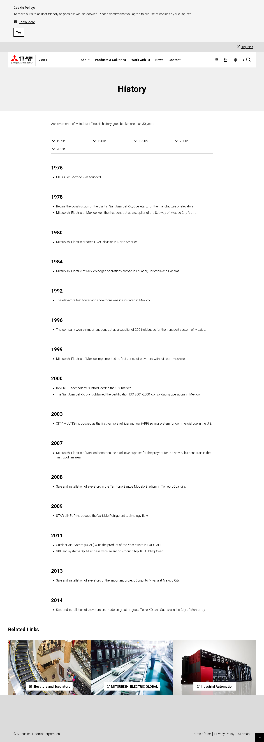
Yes (18, 32)
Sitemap (244, 734)
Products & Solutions (110, 60)
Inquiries (247, 47)
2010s (61, 149)
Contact (175, 60)
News (159, 60)
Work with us (140, 60)
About (85, 60)
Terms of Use (201, 734)
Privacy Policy (224, 734)
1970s (61, 141)
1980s (102, 141)
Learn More (27, 22)
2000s (184, 141)
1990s (143, 141)
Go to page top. (259, 737)
